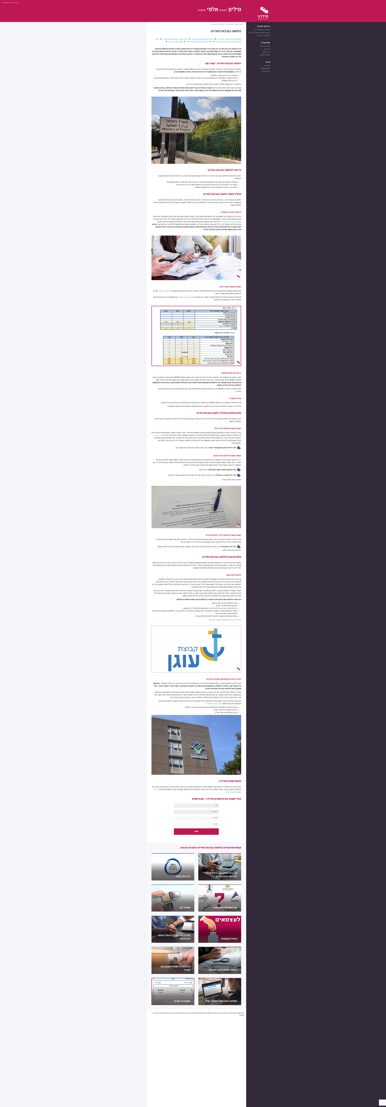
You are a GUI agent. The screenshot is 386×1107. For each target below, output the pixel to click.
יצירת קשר (266, 52)
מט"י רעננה (159, 435)
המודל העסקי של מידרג (262, 30)
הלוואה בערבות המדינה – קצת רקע (229, 39)
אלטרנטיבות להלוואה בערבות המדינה (199, 42)
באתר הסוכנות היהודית (214, 704)
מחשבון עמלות (265, 68)
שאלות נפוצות (265, 55)
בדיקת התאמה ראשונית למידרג (259, 33)
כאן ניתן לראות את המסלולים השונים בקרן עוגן (225, 620)
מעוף (239, 460)
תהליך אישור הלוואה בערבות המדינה (175, 39)
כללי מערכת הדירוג (263, 36)
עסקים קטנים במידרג (175, 42)
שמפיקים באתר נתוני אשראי (231, 222)
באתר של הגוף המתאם (186, 297)
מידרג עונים (266, 71)
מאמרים (267, 66)
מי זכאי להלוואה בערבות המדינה (202, 39)
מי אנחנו (267, 49)
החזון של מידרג (265, 46)
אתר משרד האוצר (165, 291)
